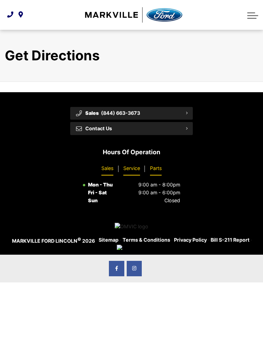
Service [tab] (131, 168)
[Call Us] (10, 15)
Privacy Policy (190, 240)
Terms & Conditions (146, 240)
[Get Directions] (20, 15)
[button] (252, 15)
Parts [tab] (156, 168)
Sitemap (108, 240)
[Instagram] (134, 268)
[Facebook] (116, 268)
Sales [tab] (107, 168)
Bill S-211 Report (230, 240)
